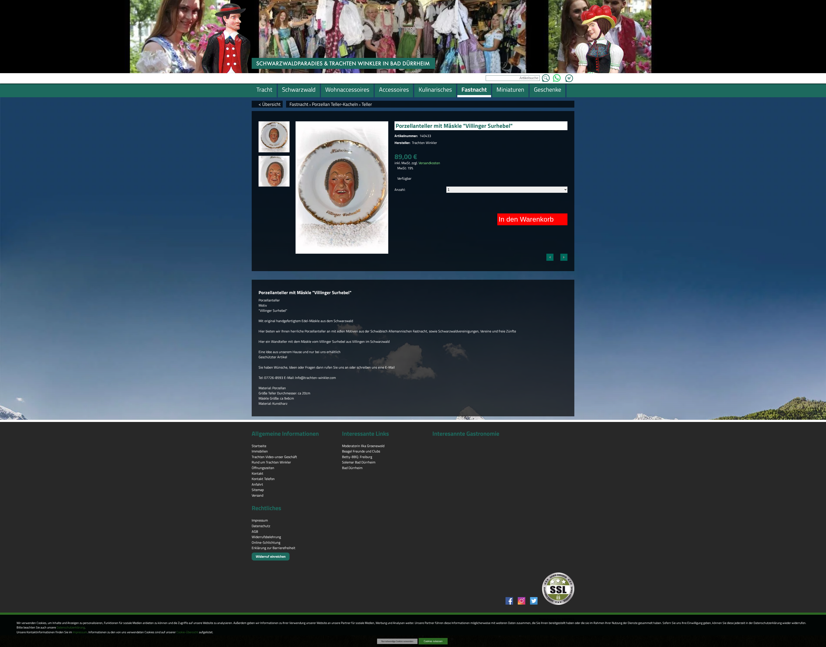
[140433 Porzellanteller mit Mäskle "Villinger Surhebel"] (274, 136)
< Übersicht (269, 104)
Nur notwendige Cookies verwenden (397, 641)
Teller (367, 104)
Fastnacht (299, 104)
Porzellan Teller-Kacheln (335, 104)
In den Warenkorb (526, 219)
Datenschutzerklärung (71, 627)
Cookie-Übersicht (187, 632)
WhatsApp (557, 76)
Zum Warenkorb (569, 75)
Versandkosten (429, 162)
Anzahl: (400, 189)
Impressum (80, 632)
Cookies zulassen (433, 641)
